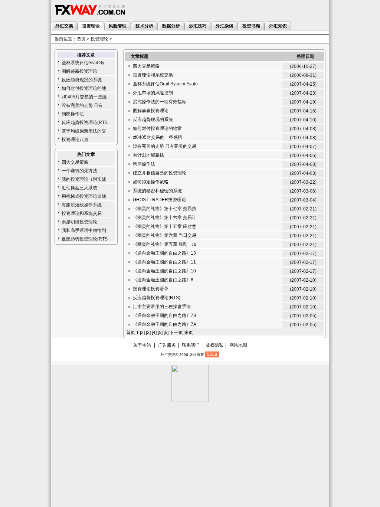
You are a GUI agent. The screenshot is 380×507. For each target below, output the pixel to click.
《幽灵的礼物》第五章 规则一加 (164, 244)
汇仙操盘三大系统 (79, 187)
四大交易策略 (75, 162)
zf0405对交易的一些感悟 (157, 137)
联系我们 (191, 345)
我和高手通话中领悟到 (84, 230)
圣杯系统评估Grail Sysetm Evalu (165, 83)
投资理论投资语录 (150, 288)
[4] (154, 332)
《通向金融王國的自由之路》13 (164, 253)
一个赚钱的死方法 (79, 170)
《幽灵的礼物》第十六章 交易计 (164, 217)
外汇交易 (168, 355)
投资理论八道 (75, 139)
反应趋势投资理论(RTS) (156, 297)
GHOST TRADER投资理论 (159, 199)
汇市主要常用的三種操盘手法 (162, 306)
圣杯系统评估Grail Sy (83, 62)
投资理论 (99, 39)
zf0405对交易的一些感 (84, 96)
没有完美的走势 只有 (82, 105)
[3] (148, 332)
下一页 (176, 332)
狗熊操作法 (73, 114)
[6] (166, 332)
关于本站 (142, 345)
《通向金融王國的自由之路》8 (163, 279)
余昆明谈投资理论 (79, 222)
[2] (142, 332)
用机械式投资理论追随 (84, 196)
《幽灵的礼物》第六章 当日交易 (164, 235)
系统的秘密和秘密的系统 (157, 190)
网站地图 (238, 345)
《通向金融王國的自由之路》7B (164, 315)
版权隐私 (214, 345)
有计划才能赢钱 (148, 155)
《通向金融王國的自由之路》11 (164, 262)
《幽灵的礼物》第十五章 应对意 (164, 226)
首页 (81, 39)
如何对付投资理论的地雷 (157, 128)
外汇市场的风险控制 (153, 92)
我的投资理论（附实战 (84, 179)
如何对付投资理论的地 (84, 88)
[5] (160, 332)
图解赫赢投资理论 (79, 71)
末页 (188, 332)
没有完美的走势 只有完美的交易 (164, 146)
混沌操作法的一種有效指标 (159, 101)
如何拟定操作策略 (150, 181)
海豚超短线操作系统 (82, 204)
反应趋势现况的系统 (82, 79)
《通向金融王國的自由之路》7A (164, 324)
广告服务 (167, 345)
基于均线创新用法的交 (84, 131)
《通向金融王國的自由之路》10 (164, 271)
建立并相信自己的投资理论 (159, 173)
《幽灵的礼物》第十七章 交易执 (164, 208)
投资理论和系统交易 (82, 213)
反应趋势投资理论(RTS (85, 122)
